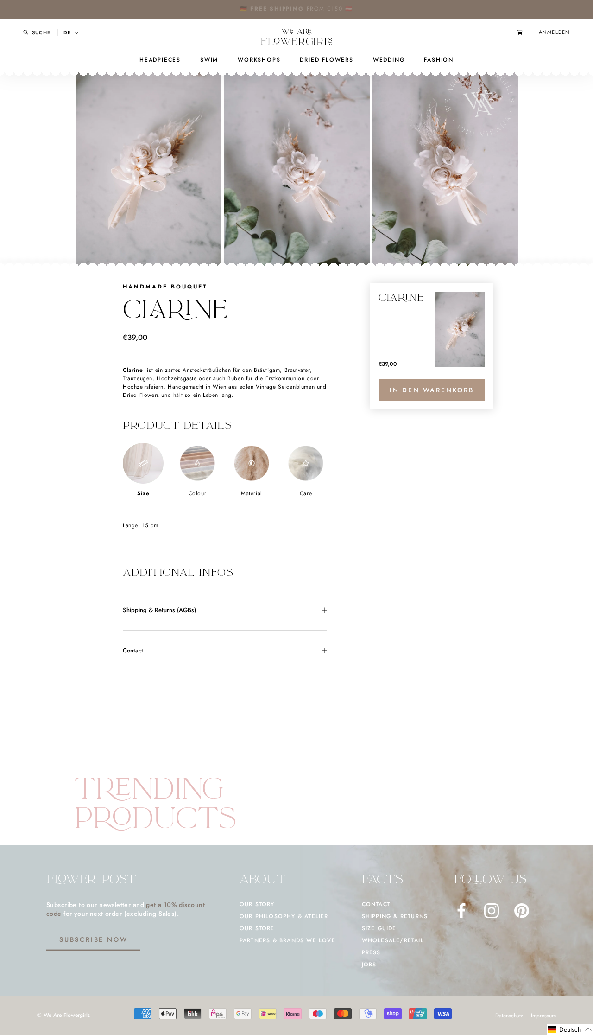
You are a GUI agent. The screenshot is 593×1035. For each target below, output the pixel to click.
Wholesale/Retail (393, 940)
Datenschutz (509, 1015)
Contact (133, 650)
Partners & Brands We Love (287, 940)
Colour (198, 493)
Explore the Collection (325, 9)
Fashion (439, 60)
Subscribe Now (93, 939)
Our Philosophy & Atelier (284, 916)
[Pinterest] (521, 910)
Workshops (259, 60)
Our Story (257, 904)
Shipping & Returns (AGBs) (159, 610)
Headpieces (160, 60)
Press (371, 952)
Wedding (389, 60)
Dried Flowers (326, 60)
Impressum (543, 1015)
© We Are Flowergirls (63, 1015)
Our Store (257, 928)
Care (306, 493)
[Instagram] (491, 910)
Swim (209, 60)
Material (251, 493)
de (67, 32)
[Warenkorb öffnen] (525, 32)
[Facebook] (461, 910)
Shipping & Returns (395, 916)
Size (143, 493)
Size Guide (379, 928)
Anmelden (554, 32)
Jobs (369, 964)
